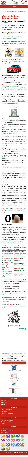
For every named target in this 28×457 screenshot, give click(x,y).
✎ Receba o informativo (7, 430)
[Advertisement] (14, 340)
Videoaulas (4, 411)
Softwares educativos (6, 409)
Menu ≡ (14, 6)
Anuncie (3, 423)
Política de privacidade (7, 420)
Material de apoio (12, 11)
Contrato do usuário (6, 422)
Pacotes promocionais (7, 413)
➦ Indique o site (5, 428)
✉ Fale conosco (5, 432)
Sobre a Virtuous (5, 400)
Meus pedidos (4, 415)
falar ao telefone (20, 167)
